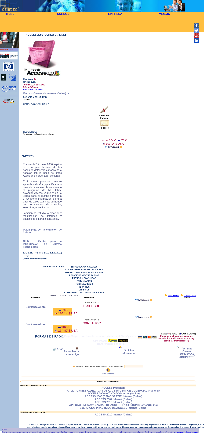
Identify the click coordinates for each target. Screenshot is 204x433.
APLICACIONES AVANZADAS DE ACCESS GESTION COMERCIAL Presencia (113, 390)
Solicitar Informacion (129, 352)
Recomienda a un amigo (71, 353)
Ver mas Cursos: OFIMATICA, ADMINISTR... (187, 353)
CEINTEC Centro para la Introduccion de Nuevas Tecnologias (42, 244)
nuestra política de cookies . (187, 432)
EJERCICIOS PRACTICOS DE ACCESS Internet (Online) (113, 408)
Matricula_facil (190, 296)
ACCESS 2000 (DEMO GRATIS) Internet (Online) (113, 396)
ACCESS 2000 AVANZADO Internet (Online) (113, 393)
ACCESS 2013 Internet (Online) (113, 402)
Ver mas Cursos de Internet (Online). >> (46, 93)
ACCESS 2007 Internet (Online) (113, 399)
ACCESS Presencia (113, 387)
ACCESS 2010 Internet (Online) (113, 414)
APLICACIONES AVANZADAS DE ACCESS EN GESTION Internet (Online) (113, 405)
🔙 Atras (57, 349)
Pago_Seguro (173, 296)
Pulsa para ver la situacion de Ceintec (42, 231)
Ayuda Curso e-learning (33, 89)
